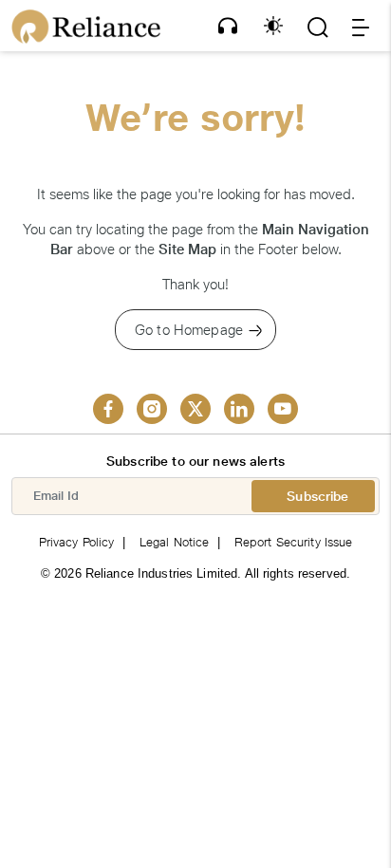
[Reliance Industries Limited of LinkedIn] (239, 409)
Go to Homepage (189, 330)
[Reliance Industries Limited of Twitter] (195, 409)
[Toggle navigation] (360, 27)
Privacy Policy (77, 542)
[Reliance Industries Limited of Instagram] (152, 409)
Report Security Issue (293, 542)
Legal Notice (175, 542)
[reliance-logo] (85, 26)
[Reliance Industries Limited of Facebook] (108, 409)
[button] (227, 25)
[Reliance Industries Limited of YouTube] (283, 409)
